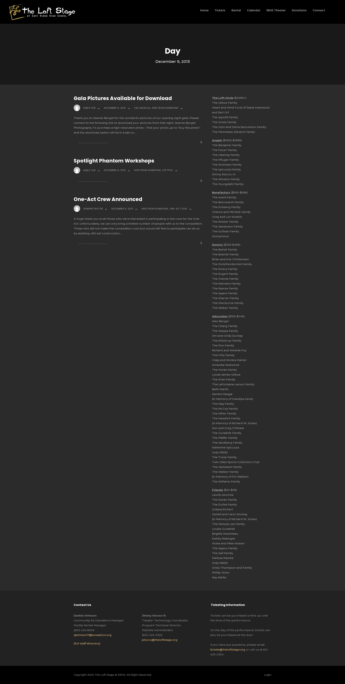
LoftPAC (167, 170)
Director (89, 107)
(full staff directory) (87, 643)
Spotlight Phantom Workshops (114, 160)
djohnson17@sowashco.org (93, 635)
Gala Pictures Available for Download (123, 98)
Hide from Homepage (165, 107)
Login (267, 674)
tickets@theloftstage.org (227, 649)
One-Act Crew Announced (108, 199)
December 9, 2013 (115, 107)
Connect (319, 10)
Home (204, 10)
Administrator (93, 208)
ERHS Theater (276, 10)
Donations (299, 10)
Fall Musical (142, 107)
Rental (236, 10)
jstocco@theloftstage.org (160, 640)
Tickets (220, 10)
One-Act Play (178, 208)
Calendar (253, 10)
